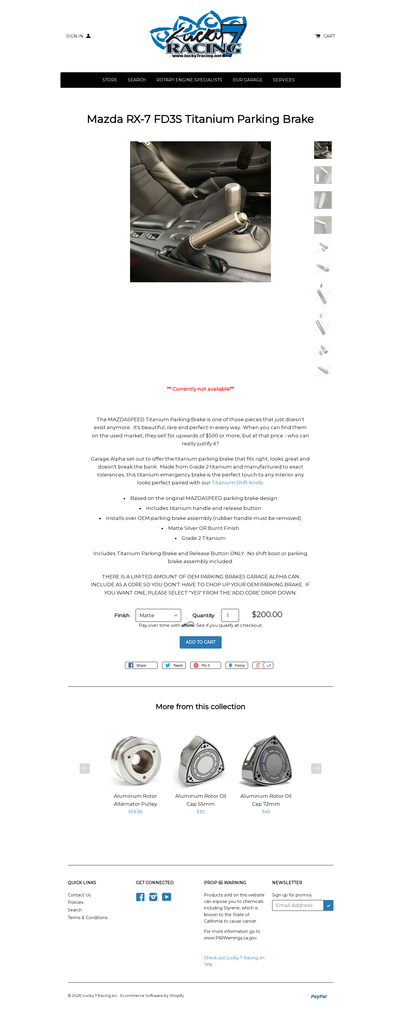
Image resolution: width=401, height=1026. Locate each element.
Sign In (75, 36)
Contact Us (79, 895)
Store (109, 80)
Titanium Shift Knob (237, 483)
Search (137, 80)
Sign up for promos (291, 895)
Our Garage (247, 80)
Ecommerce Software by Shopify (152, 995)
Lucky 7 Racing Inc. (100, 995)
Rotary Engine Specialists (189, 80)
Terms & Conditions (87, 917)
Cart (329, 36)
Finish (122, 615)
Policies (75, 902)
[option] (135, 775)
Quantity (203, 615)
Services (284, 80)
